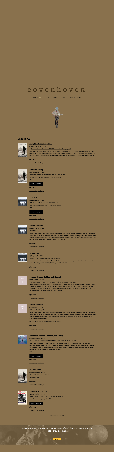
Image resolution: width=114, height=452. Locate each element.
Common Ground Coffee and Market (45, 277)
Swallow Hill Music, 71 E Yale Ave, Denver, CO (47, 396)
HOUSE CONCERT (36, 225)
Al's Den (33, 197)
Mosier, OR (34, 230)
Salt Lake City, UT (37, 310)
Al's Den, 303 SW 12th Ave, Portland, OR (44, 202)
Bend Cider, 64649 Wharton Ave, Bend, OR (45, 258)
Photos (63, 97)
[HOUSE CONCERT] (22, 233)
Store (48, 97)
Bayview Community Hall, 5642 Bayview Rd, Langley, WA (51, 149)
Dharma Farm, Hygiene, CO (40, 374)
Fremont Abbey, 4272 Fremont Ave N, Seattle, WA (48, 174)
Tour (40, 97)
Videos (55, 97)
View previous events (57, 415)
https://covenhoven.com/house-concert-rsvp (45, 153)
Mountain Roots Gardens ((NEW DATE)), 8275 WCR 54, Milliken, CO (53, 340)
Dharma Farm (35, 370)
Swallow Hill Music (38, 391)
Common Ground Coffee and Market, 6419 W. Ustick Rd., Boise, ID (53, 282)
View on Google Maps (36, 163)
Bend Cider (34, 253)
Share (33, 159)
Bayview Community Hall (40, 144)
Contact (78, 97)
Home (34, 97)
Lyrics (71, 97)
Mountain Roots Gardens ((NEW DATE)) (46, 336)
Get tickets (36, 184)
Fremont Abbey (36, 169)
